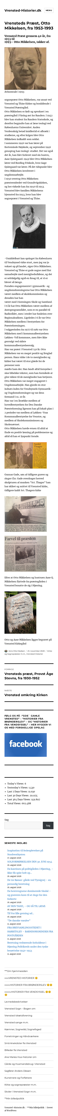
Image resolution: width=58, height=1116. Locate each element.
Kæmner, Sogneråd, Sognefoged (23, 1029)
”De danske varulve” (18, 920)
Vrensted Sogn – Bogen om (20, 1008)
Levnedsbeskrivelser (16, 1001)
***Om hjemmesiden (16, 971)
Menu (49, 10)
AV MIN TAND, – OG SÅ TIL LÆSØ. (26, 906)
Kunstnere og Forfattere (18, 1077)
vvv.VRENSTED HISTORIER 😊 (21, 978)
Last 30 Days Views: (18, 795)
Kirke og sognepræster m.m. (20, 1084)
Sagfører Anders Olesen (18, 1071)
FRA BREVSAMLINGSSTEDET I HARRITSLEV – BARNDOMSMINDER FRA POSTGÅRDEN (30, 931)
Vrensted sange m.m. (16, 1022)
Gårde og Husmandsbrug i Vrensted (25, 1064)
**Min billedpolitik (14, 1098)
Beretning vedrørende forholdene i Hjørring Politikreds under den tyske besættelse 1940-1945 (27, 946)
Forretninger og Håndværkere (22, 1036)
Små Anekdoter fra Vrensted (20, 1043)
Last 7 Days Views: (17, 791)
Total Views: (14, 803)
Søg (7, 819)
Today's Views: (16, 783)
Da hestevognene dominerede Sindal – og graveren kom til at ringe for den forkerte (29, 895)
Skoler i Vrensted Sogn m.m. (20, 1091)
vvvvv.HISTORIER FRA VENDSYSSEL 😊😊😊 (28, 993)
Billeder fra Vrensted (16, 1050)
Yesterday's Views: (18, 787)
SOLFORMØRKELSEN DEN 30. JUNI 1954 (29, 861)
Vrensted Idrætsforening (18, 1015)
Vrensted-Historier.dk (23, 10)
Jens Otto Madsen (16, 651)
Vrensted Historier (34, 654)
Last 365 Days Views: (19, 799)
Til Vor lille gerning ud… (20, 913)
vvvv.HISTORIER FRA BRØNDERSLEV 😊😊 (28, 985)
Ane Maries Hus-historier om (20, 1057)
